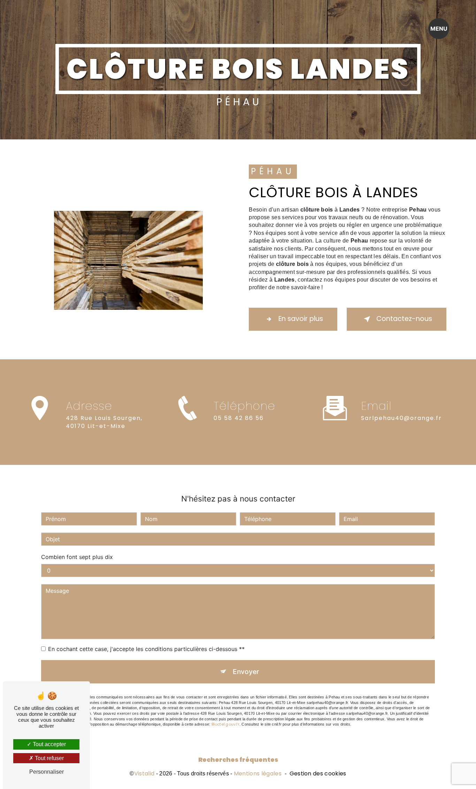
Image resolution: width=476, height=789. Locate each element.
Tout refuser (48, 758)
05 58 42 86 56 (239, 418)
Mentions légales (258, 773)
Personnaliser (46, 772)
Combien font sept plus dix (77, 556)
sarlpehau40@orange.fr (401, 418)
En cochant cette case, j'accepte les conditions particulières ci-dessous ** (146, 648)
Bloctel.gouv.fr (225, 724)
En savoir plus (300, 318)
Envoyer (246, 671)
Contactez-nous (404, 318)
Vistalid (144, 773)
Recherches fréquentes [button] (238, 760)
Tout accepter (48, 744)
